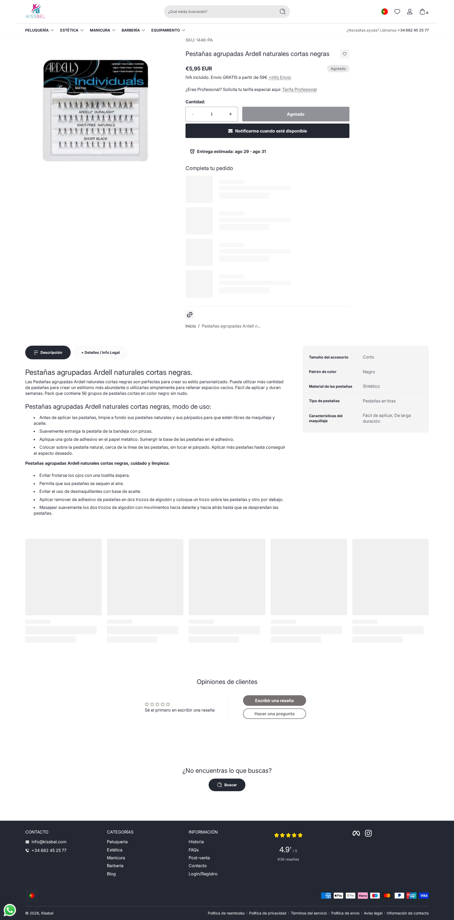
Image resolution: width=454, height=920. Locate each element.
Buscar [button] (230, 785)
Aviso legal (373, 913)
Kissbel (47, 913)
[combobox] (218, 11)
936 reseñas (288, 859)
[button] (384, 11)
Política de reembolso (226, 913)
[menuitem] (145, 842)
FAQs (194, 849)
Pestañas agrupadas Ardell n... (231, 326)
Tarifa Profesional (299, 89)
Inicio (190, 326)
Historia (196, 841)
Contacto (198, 865)
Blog (111, 873)
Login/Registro (203, 873)
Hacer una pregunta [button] (275, 713)
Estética (69, 30)
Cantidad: (195, 101)
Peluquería (37, 30)
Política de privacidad (267, 913)
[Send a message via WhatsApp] (10, 910)
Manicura (100, 30)
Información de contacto (408, 913)
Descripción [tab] (51, 352)
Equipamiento (165, 30)
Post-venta (199, 857)
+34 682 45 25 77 (413, 30)
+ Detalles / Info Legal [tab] (100, 352)
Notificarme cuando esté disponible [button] (271, 131)
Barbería (131, 30)
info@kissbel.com (49, 841)
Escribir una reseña (274, 700)
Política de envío (345, 913)
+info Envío (280, 77)
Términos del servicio (309, 913)
